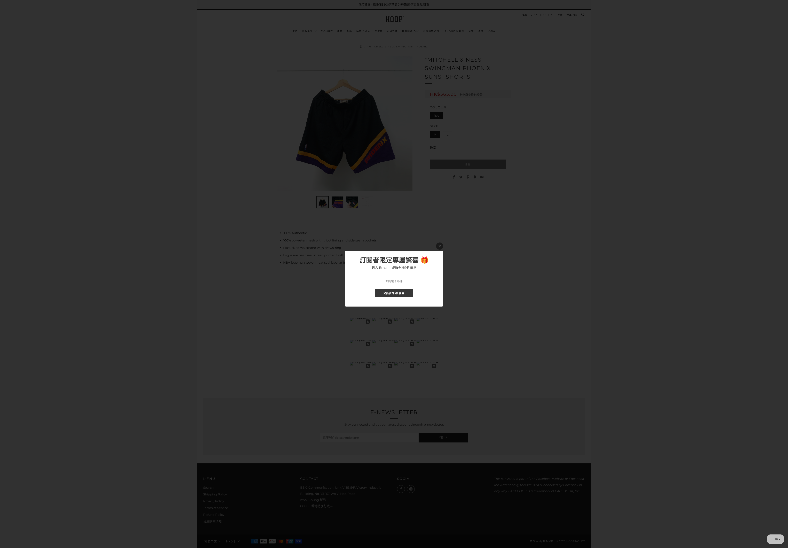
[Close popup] (439, 246)
